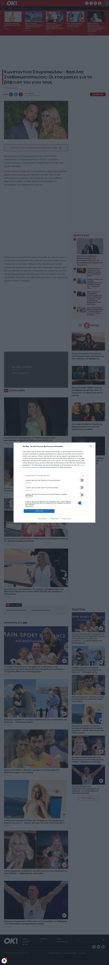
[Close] (91, 447)
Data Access (54, 518)
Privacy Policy (66, 518)
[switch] (81, 480)
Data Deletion (42, 518)
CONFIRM (39, 511)
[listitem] (54, 475)
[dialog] (54, 482)
